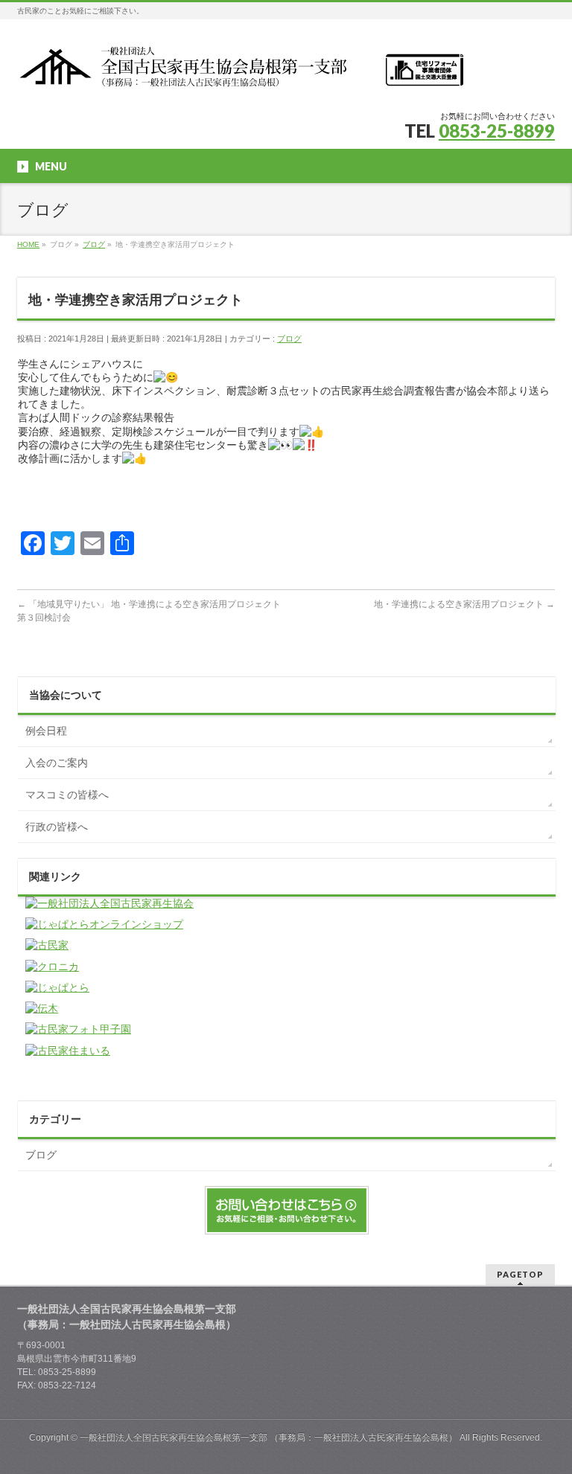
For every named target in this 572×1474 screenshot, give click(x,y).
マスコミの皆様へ (67, 795)
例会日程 (46, 731)
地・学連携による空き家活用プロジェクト (464, 604)
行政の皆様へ (56, 827)
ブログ (289, 338)
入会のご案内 (56, 763)
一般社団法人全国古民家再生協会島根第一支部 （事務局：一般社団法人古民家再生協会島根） (268, 1437)
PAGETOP (520, 1274)
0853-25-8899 (497, 130)
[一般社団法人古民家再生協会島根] (240, 72)
